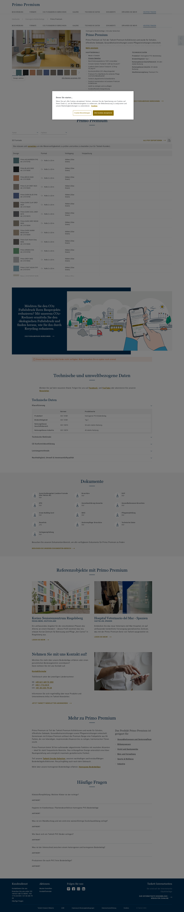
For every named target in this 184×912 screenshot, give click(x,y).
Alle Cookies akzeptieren (103, 113)
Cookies (94, 106)
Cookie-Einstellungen (82, 113)
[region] (93, 105)
